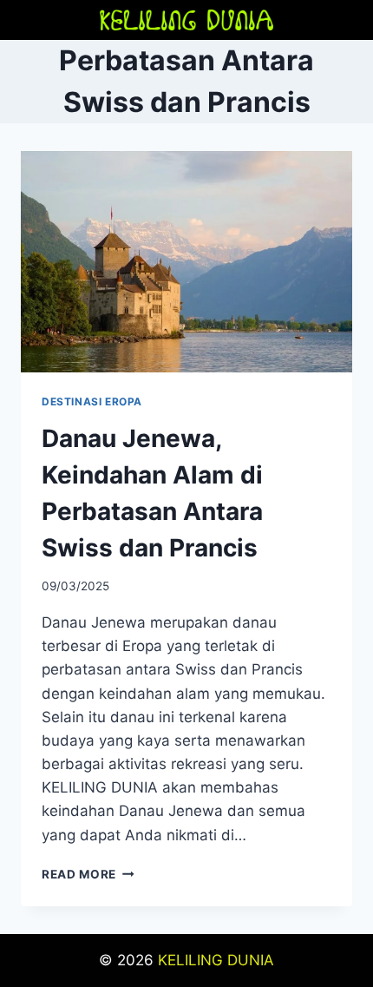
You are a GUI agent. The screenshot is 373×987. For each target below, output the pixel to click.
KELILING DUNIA (216, 960)
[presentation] (186, 261)
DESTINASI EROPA (92, 401)
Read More (88, 874)
